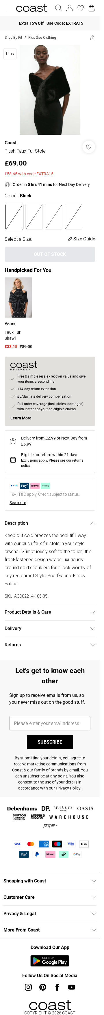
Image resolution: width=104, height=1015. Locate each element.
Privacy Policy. (68, 788)
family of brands (48, 770)
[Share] (92, 37)
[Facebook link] (57, 987)
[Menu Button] (8, 8)
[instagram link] (28, 987)
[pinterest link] (42, 987)
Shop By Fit (13, 37)
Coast (10, 142)
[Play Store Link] (49, 961)
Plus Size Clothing (42, 37)
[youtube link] (71, 987)
